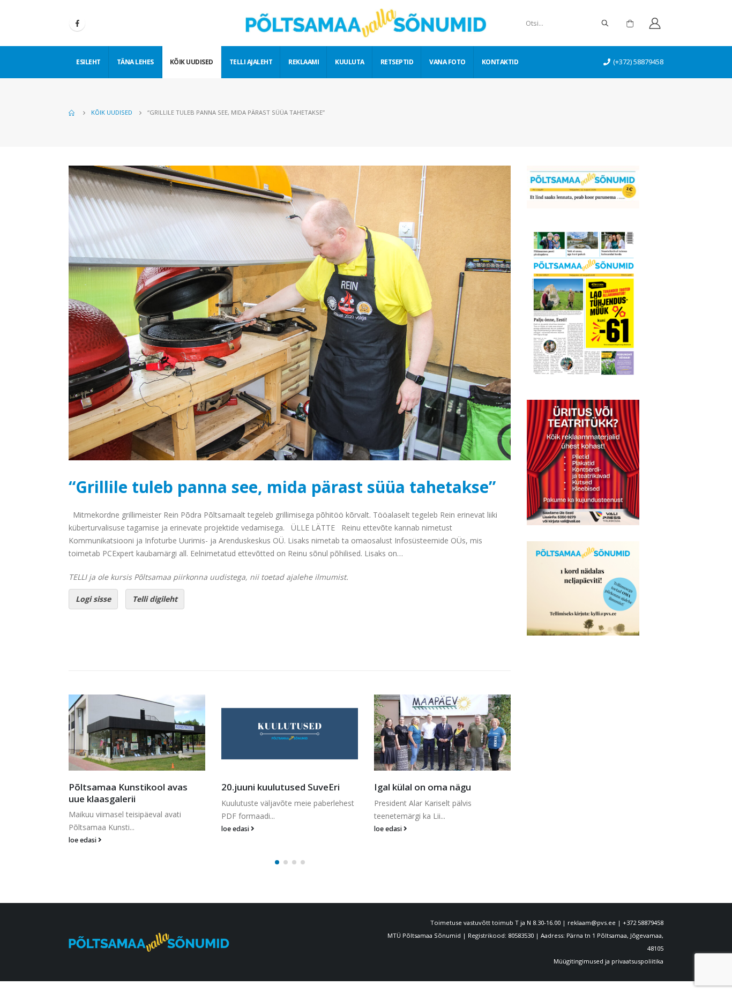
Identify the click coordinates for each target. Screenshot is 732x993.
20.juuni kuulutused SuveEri (128, 787)
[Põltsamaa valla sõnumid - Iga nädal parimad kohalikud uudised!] (366, 23)
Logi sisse (93, 599)
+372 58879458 (643, 911)
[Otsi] (605, 23)
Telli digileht (154, 599)
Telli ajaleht (251, 61)
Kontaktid (500, 61)
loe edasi (83, 828)
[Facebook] (77, 23)
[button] (277, 851)
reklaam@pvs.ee (591, 911)
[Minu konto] (654, 23)
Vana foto (447, 61)
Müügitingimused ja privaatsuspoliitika (608, 950)
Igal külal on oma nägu (269, 787)
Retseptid (397, 61)
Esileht (88, 61)
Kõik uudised (191, 61)
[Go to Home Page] (72, 112)
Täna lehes (135, 61)
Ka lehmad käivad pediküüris (435, 787)
